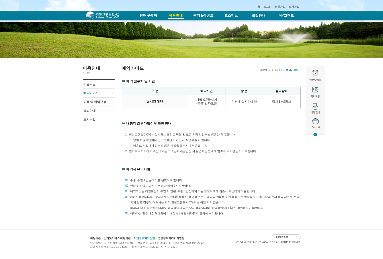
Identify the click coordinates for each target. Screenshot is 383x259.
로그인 (268, 6)
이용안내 (176, 15)
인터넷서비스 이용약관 (117, 238)
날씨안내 (89, 110)
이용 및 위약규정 (94, 102)
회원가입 (280, 6)
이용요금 (89, 84)
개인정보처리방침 (144, 238)
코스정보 (231, 15)
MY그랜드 (286, 15)
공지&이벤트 (203, 15)
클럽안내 (258, 15)
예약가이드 (91, 93)
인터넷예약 (148, 15)
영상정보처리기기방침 (171, 238)
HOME (264, 69)
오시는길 (294, 6)
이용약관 (95, 238)
